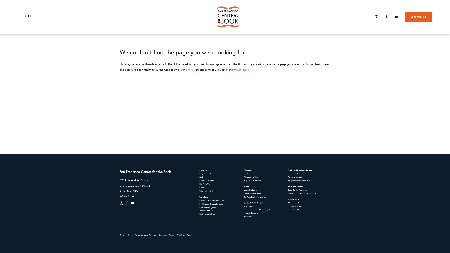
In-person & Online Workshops (211, 201)
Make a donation (294, 203)
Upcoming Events (250, 190)
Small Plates (248, 206)
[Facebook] (386, 17)
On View (247, 174)
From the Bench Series (252, 194)
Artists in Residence (251, 213)
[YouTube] (396, 17)
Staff (201, 177)
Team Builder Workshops (297, 190)
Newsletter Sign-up (295, 206)
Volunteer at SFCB (206, 191)
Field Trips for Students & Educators (302, 194)
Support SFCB (418, 16)
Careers (202, 188)
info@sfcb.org (240, 69)
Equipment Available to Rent (299, 181)
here (190, 69)
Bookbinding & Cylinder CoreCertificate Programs (211, 206)
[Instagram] (376, 17)
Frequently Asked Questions (210, 174)
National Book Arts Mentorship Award (259, 210)
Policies (189, 235)
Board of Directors (206, 181)
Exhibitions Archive (251, 177)
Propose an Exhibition (252, 181)
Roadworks (248, 217)
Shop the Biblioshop (296, 210)
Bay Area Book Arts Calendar (255, 197)
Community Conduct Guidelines (172, 235)
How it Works (293, 174)
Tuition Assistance (206, 211)
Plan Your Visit (205, 184)
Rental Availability (295, 177)
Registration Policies (207, 214)
